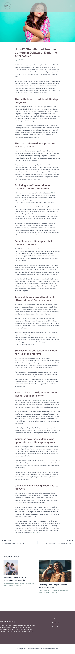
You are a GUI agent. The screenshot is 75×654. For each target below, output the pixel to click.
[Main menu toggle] (71, 6)
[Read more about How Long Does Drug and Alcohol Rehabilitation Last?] (55, 571)
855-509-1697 (35, 533)
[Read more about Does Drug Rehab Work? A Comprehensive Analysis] (11, 567)
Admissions (55, 623)
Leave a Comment (9, 583)
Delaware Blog (19, 583)
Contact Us (55, 627)
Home (55, 618)
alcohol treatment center (44, 400)
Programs (55, 625)
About (55, 621)
